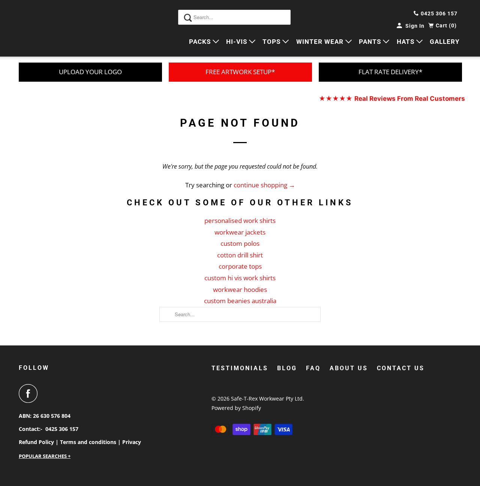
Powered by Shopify (236, 407)
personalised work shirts (240, 220)
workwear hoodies (240, 289)
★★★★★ (392, 98)
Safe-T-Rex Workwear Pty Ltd (267, 398)
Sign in (414, 26)
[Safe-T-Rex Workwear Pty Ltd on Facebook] (30, 393)
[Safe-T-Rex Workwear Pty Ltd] (52, 28)
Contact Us (400, 368)
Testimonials (240, 368)
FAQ (313, 368)
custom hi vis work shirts (240, 278)
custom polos (240, 243)
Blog (287, 368)
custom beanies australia (240, 300)
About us (349, 368)
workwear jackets (240, 232)
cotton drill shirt (240, 255)
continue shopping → (264, 185)
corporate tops (240, 266)
